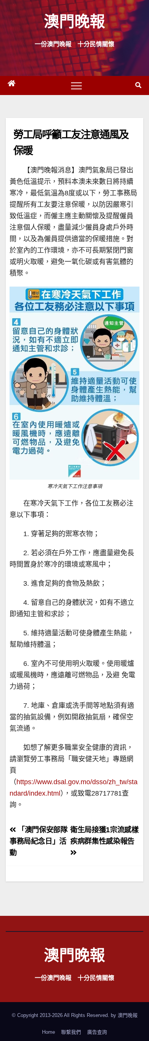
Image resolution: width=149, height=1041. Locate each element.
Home (48, 1032)
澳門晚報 (74, 20)
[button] (138, 85)
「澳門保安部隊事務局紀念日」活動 (39, 841)
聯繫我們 (71, 1032)
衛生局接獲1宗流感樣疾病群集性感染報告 (104, 835)
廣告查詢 (97, 1032)
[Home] (11, 85)
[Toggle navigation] (76, 85)
